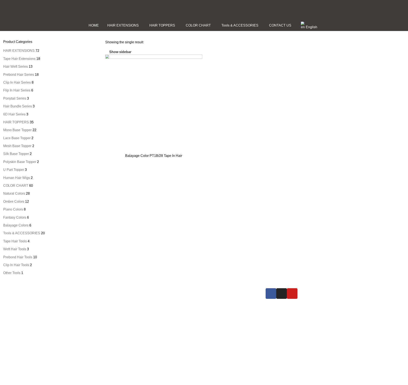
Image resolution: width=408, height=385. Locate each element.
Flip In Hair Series (16, 90)
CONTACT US (221, 306)
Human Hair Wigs (16, 178)
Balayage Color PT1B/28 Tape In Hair (153, 155)
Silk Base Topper (16, 154)
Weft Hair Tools (14, 249)
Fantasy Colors (14, 217)
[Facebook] (271, 293)
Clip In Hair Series (17, 82)
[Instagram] (281, 293)
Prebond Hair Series (18, 74)
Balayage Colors (15, 225)
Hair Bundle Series (17, 106)
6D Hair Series (14, 114)
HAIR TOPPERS (16, 122)
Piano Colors (13, 209)
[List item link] (114, 329)
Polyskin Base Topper (19, 162)
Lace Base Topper (17, 138)
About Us (217, 291)
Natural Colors (14, 193)
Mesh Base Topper (17, 146)
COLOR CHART (15, 185)
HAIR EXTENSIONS (19, 50)
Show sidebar (120, 52)
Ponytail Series (14, 98)
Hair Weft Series (15, 66)
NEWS (215, 298)
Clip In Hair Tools (16, 265)
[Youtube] (292, 293)
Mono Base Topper (17, 130)
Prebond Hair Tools (17, 257)
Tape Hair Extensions (19, 58)
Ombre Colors (13, 201)
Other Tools (11, 273)
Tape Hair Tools (15, 241)
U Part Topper (13, 169)
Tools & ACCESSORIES (21, 233)
